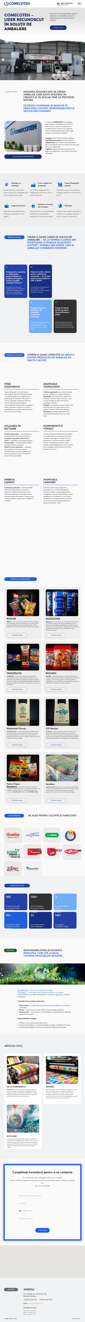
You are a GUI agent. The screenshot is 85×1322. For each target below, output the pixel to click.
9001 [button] (22, 990)
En (62, 4)
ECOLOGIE (12, 1136)
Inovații (50, 1087)
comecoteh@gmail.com (35, 1303)
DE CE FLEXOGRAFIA (16, 1087)
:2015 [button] (26, 990)
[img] (23, 1070)
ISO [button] (19, 990)
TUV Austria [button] (22, 992)
